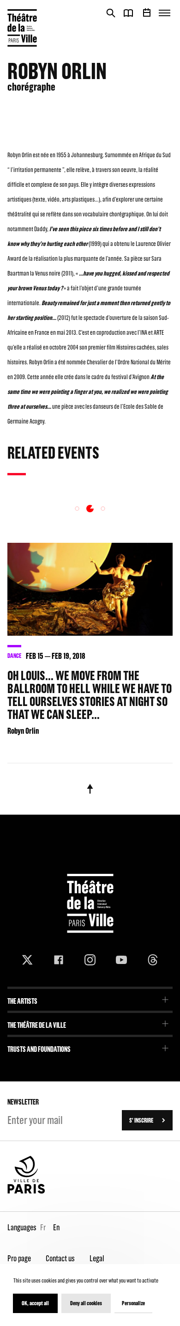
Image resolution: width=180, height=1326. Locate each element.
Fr (43, 1227)
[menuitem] (90, 998)
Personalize (133, 1303)
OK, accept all (35, 1303)
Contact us (60, 1258)
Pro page (19, 1258)
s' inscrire (141, 1120)
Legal (97, 1258)
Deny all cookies (86, 1303)
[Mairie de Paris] (26, 1191)
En (56, 1227)
